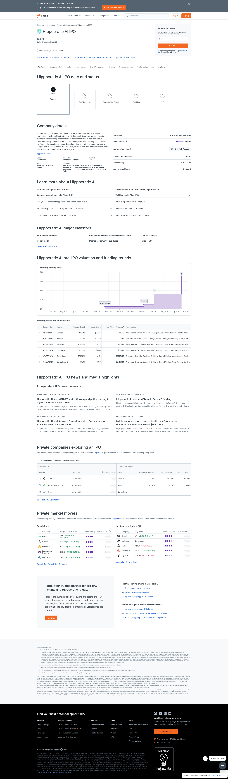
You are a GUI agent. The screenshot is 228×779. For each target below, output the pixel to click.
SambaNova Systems (47, 552)
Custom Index (42, 737)
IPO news (111, 67)
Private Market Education (67, 725)
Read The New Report (114, 7)
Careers (113, 733)
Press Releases (116, 725)
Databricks (126, 551)
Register (172, 46)
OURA (50, 479)
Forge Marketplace (44, 725)
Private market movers (145, 67)
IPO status (41, 67)
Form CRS (132, 729)
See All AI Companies (126, 562)
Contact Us (166, 731)
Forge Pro (40, 729)
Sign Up (186, 16)
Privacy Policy (133, 737)
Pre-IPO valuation (97, 67)
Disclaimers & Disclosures (138, 725)
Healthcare (41, 160)
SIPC (51, 749)
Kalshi (44, 536)
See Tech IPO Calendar (47, 500)
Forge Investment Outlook (68, 733)
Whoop (45, 542)
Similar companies (126, 67)
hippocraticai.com (44, 154)
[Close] (225, 775)
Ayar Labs (46, 557)
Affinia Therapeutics (55, 485)
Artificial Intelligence (46, 50)
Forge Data (41, 733)
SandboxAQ (46, 547)
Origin (50, 492)
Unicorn (61, 50)
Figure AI (125, 556)
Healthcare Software (71, 160)
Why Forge (161, 67)
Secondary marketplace (46, 25)
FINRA (45, 749)
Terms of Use (133, 733)
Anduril (124, 546)
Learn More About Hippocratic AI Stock (92, 57)
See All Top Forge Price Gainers (51, 564)
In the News (114, 729)
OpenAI (124, 536)
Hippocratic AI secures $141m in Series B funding (143, 399)
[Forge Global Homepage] (42, 16)
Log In (175, 16)
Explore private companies (67, 25)
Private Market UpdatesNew (70, 729)
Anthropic (125, 541)
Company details (56, 67)
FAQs (69, 67)
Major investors (81, 67)
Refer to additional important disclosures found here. (54, 772)
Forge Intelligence (96, 733)
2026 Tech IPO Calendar (67, 737)
